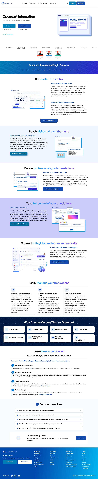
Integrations (32, 3)
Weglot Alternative (70, 460)
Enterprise (53, 3)
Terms (83, 455)
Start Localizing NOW (58, 262)
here (31, 368)
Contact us (81, 438)
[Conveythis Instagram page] (15, 475)
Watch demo (24, 461)
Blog (67, 458)
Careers (52, 462)
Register (80, 3)
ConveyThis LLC (91, 475)
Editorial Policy (85, 466)
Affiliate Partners (54, 458)
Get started (9, 26)
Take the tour (24, 26)
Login (72, 3)
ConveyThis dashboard (45, 394)
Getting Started (69, 453)
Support (45, 3)
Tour (35, 466)
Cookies (84, 462)
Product (24, 3)
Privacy (83, 453)
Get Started (10, 461)
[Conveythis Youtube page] (19, 475)
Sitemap (52, 464)
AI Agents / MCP (38, 462)
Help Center (69, 455)
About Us (52, 453)
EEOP (83, 460)
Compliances (85, 458)
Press (51, 460)
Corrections (85, 468)
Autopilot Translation (18, 224)
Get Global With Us (18, 154)
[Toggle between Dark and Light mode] (67, 3)
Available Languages (39, 464)
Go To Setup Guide (48, 120)
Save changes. (45, 386)
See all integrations (8, 34)
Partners (52, 455)
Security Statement (86, 464)
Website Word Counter (71, 464)
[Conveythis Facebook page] (11, 475)
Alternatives (69, 462)
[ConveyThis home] (6, 3)
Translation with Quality (52, 189)
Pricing (40, 3)
